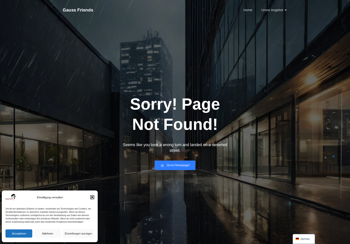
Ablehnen (47, 233)
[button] (92, 197)
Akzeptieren (19, 233)
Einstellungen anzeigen (78, 233)
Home (248, 10)
